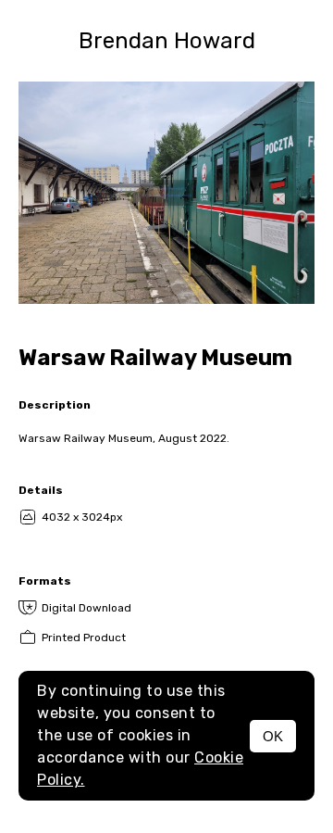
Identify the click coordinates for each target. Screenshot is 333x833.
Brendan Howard (167, 41)
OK (273, 736)
